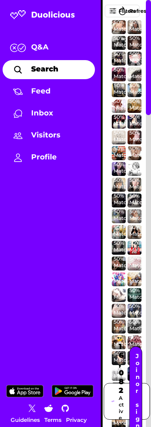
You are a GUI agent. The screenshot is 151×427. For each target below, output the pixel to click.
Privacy (76, 419)
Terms (53, 419)
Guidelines (25, 419)
